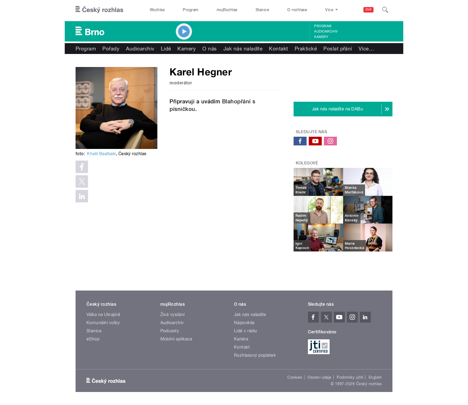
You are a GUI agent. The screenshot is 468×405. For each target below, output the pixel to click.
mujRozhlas (227, 10)
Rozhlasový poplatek (255, 355)
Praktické (306, 49)
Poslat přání (337, 49)
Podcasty (169, 330)
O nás (209, 49)
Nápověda (244, 322)
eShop (92, 339)
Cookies (294, 377)
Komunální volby (103, 322)
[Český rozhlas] (99, 10)
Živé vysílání (172, 314)
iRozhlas (157, 10)
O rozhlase (297, 10)
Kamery (321, 37)
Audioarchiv (325, 31)
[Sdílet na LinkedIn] (82, 196)
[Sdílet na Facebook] (82, 167)
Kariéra (241, 339)
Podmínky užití (350, 377)
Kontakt (278, 49)
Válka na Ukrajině (103, 314)
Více (366, 49)
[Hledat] (385, 10)
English (375, 377)
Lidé (166, 49)
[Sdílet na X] (82, 181)
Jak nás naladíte (243, 49)
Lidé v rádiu (245, 330)
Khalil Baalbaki (101, 153)
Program (190, 10)
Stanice (262, 10)
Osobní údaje (319, 377)
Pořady (110, 49)
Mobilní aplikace (176, 339)
